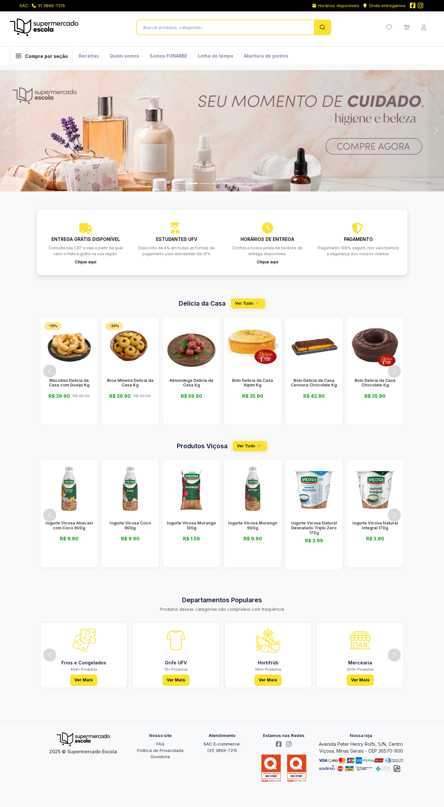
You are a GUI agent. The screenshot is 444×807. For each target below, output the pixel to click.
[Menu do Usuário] (424, 27)
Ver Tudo (244, 303)
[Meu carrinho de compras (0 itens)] (406, 27)
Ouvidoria (160, 756)
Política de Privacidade (160, 750)
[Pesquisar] (322, 27)
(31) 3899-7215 (222, 750)
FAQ (160, 743)
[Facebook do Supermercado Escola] (412, 6)
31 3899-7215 (51, 5)
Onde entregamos (387, 5)
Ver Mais (83, 679)
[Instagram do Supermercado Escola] (420, 6)
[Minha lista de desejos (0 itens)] (389, 27)
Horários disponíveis (338, 5)
